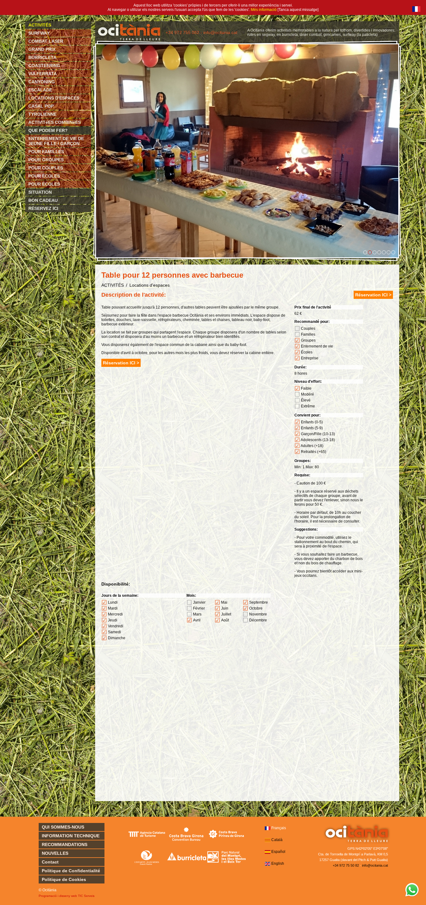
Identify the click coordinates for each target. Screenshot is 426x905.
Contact (50, 861)
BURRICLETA (42, 57)
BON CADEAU (43, 200)
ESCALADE (40, 89)
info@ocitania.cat (375, 865)
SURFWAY (39, 33)
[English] (267, 864)
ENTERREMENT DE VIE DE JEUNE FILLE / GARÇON (56, 141)
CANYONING (41, 81)
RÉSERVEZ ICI (43, 208)
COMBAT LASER (45, 41)
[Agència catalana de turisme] (146, 834)
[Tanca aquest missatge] (298, 9)
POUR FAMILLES (46, 151)
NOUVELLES (55, 853)
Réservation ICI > (373, 294)
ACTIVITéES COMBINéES (54, 122)
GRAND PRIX (42, 49)
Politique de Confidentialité (71, 870)
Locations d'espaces (149, 285)
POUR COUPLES (45, 167)
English (277, 863)
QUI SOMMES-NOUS (63, 827)
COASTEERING (44, 65)
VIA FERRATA (42, 73)
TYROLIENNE (42, 114)
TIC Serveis (86, 896)
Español (278, 851)
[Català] (267, 840)
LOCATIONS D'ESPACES (53, 97)
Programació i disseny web (58, 896)
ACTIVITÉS (39, 24)
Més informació (264, 9)
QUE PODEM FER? (48, 130)
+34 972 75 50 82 (346, 865)
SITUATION (40, 192)
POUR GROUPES (46, 159)
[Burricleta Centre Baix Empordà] (186, 857)
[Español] (267, 852)
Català (277, 840)
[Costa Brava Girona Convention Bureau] (186, 834)
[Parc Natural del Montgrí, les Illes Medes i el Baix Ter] (226, 857)
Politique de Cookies (64, 879)
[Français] (416, 9)
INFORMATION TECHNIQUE (70, 835)
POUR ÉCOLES (44, 175)
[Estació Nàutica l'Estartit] (146, 857)
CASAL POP (41, 106)
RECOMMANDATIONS (64, 844)
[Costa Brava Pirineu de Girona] (226, 834)
